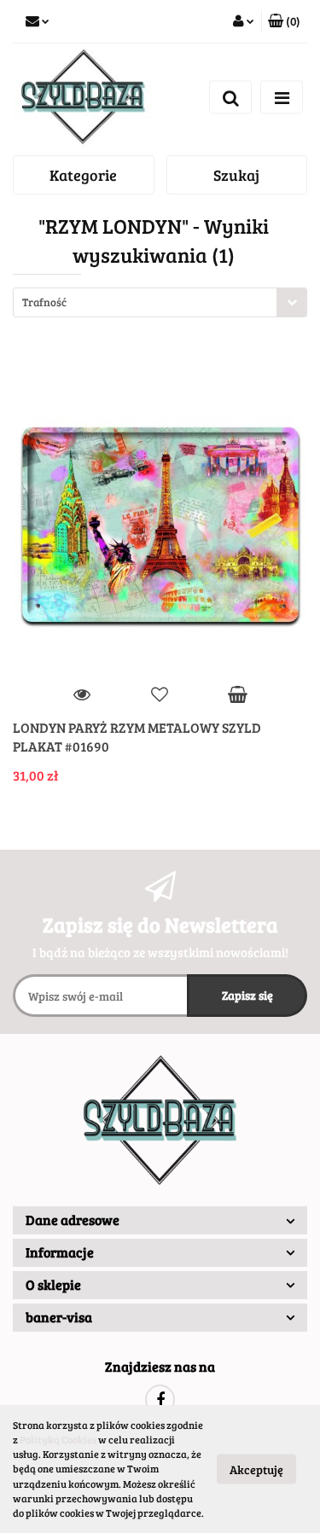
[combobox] (160, 302)
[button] (284, 21)
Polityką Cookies (58, 1439)
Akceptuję (256, 1469)
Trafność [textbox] (44, 302)
